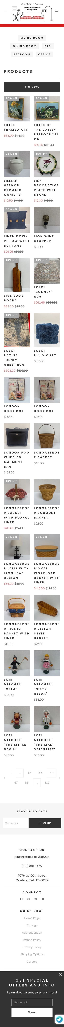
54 (30, 773)
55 (40, 773)
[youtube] (42, 898)
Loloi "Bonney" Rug (43, 292)
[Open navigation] (7, 12)
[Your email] (16, 823)
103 (47, 783)
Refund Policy (32, 940)
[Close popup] (60, 975)
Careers (32, 962)
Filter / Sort (32, 86)
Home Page (32, 918)
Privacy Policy (32, 947)
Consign (32, 925)
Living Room (32, 38)
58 (27, 783)
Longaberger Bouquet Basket (47, 512)
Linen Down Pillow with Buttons (17, 241)
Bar (47, 46)
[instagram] (28, 898)
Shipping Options (32, 954)
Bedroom (21, 54)
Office (44, 54)
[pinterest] (35, 898)
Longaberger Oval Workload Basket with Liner (47, 573)
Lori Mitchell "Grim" (13, 684)
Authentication (32, 933)
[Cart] (56, 12)
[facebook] (21, 898)
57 (16, 783)
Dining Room (25, 46)
